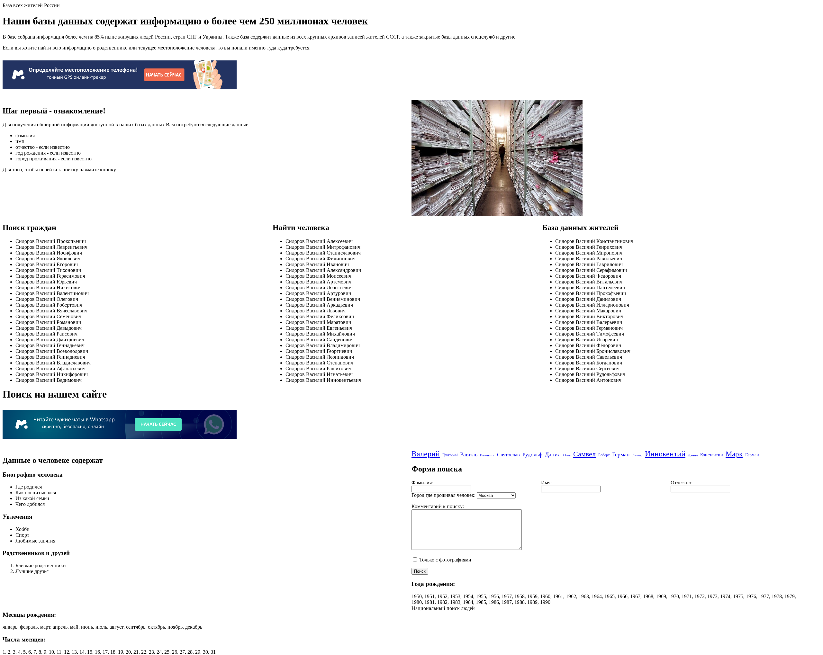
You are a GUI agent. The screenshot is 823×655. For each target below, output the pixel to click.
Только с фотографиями (444, 559)
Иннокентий (665, 454)
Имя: (546, 482)
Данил (553, 454)
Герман (621, 454)
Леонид (637, 455)
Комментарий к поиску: (438, 506)
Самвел (584, 454)
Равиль (468, 454)
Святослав (508, 454)
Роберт (604, 455)
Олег (567, 455)
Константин (711, 455)
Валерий (426, 454)
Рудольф (532, 455)
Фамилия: (422, 482)
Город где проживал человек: (443, 495)
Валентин (487, 455)
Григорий (449, 455)
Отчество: (681, 482)
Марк (734, 454)
